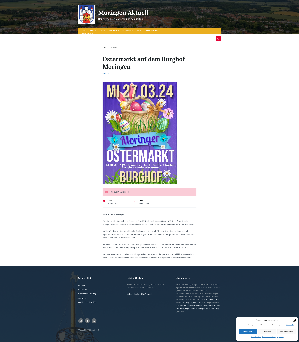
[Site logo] (86, 23)
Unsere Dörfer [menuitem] (127, 31)
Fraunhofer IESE (212, 299)
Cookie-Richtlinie (256, 337)
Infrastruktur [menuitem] (114, 31)
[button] (294, 320)
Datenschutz (290, 325)
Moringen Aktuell (123, 12)
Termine (114, 47)
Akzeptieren (247, 331)
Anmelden (82, 298)
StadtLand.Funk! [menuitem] (152, 31)
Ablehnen (267, 331)
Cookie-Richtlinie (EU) (87, 302)
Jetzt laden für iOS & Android (139, 294)
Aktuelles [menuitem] (92, 31)
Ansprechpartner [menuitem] (88, 33)
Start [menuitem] (83, 31)
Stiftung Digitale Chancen (193, 302)
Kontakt (81, 285)
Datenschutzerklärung (269, 337)
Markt (107, 73)
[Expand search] (218, 38)
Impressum (280, 337)
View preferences (286, 331)
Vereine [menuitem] (139, 31)
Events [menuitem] (102, 31)
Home (105, 47)
